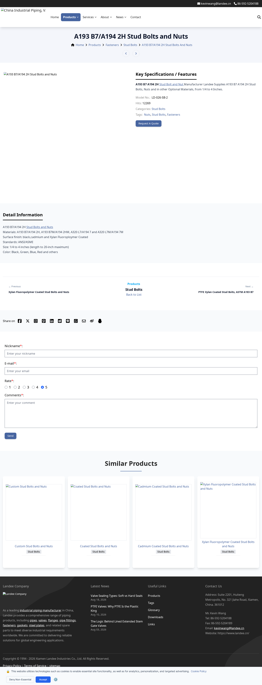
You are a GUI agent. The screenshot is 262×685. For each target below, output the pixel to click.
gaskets (22, 625)
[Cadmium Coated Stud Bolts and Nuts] (163, 512)
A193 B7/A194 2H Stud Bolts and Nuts (167, 45)
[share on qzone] (100, 321)
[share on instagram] (36, 321)
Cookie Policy (199, 671)
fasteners (9, 625)
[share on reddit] (60, 321)
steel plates (36, 625)
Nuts (147, 115)
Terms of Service (35, 666)
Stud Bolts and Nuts (39, 227)
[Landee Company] (41, 598)
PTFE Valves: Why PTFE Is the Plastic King (114, 608)
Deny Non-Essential (20, 679)
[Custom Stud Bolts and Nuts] (34, 512)
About (105, 17)
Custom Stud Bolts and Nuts (34, 546)
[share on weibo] (92, 321)
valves (42, 620)
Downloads (155, 617)
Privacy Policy (12, 666)
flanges (53, 620)
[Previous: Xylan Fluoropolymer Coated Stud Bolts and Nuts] (126, 53)
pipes (33, 620)
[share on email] (84, 321)
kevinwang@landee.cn (216, 4)
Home (55, 17)
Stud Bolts (130, 45)
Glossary (154, 610)
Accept (43, 679)
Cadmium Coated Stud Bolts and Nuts (163, 546)
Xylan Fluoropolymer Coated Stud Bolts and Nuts (228, 544)
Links (151, 624)
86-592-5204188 (247, 4)
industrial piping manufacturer (40, 610)
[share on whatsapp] (76, 321)
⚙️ (55, 679)
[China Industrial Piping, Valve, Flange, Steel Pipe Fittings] (23, 17)
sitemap (54, 666)
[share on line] (68, 321)
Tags (151, 603)
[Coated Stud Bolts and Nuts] (99, 512)
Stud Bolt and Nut (171, 84)
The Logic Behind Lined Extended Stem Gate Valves (117, 623)
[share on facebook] (20, 321)
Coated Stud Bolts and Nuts (98, 546)
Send (10, 435)
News (120, 17)
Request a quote (148, 123)
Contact (135, 17)
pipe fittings (68, 620)
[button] (78, 17)
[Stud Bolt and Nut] (183, 84)
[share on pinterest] (44, 321)
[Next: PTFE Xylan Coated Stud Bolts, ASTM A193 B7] (136, 53)
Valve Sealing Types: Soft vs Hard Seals (117, 596)
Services (88, 17)
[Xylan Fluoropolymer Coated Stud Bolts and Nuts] (228, 510)
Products (69, 17)
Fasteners (112, 45)
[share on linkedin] (52, 321)
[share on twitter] (28, 321)
